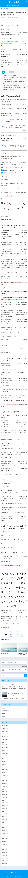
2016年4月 (4, 852)
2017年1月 (4, 830)
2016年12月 (5, 833)
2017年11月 (5, 805)
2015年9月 (4, 863)
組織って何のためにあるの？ (10, 75)
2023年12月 (5, 733)
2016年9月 (4, 841)
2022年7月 (4, 758)
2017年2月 (4, 827)
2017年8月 (4, 811)
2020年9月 (4, 778)
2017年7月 (4, 814)
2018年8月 (4, 791)
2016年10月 (5, 838)
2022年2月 (4, 764)
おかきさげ (4, 708)
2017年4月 (4, 822)
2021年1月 (4, 772)
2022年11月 (5, 750)
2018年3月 (4, 794)
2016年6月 (4, 847)
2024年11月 (5, 731)
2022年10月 (5, 753)
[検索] (25, 675)
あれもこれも (14, 2)
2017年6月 (4, 816)
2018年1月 (4, 800)
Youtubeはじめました (16, 5)
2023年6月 (4, 739)
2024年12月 (5, 728)
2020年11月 (5, 775)
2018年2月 (4, 797)
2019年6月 (4, 783)
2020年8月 (4, 780)
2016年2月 (4, 855)
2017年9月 (4, 808)
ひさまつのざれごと (6, 710)
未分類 (3, 713)
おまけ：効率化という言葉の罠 (11, 85)
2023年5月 (4, 742)
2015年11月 (5, 858)
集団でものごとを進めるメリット (12, 49)
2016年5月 (4, 849)
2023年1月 (4, 744)
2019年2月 (4, 789)
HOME (15, 872)
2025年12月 (5, 725)
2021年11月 (5, 767)
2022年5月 (4, 761)
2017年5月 (4, 819)
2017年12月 (5, 802)
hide (11, 72)
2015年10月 (5, 860)
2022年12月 (5, 747)
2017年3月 (4, 825)
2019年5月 (4, 786)
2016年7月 (4, 844)
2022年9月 (4, 756)
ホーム (8, 5)
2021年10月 (5, 769)
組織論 (8, 639)
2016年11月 (5, 836)
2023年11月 (5, 736)
